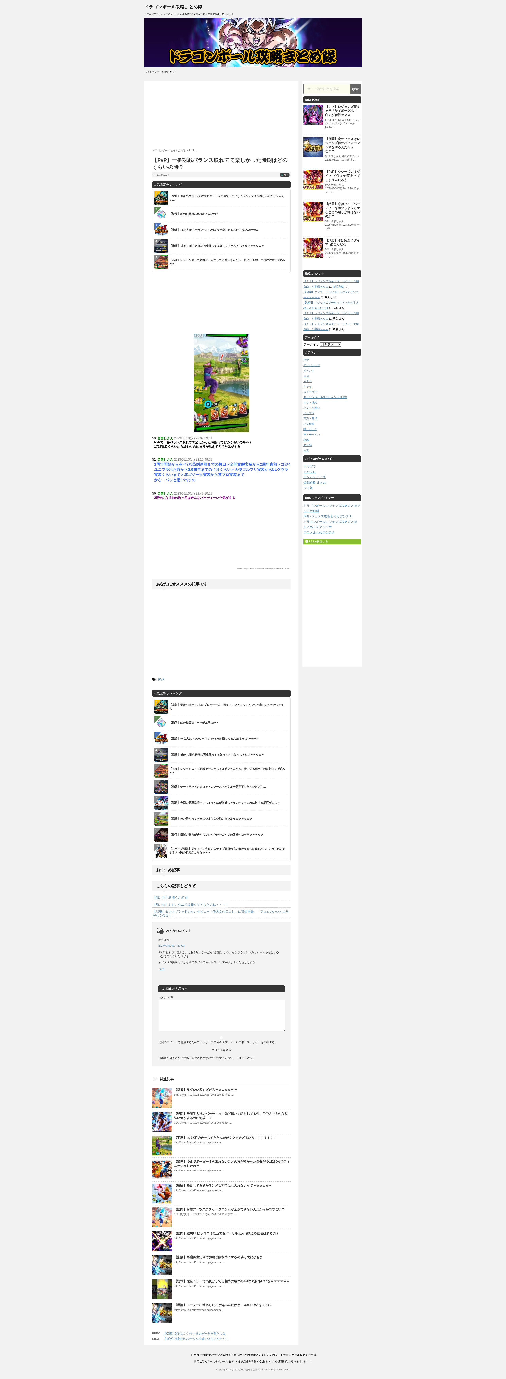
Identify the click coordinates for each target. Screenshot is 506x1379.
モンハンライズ (314, 477)
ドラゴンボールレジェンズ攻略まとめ (330, 521)
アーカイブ (311, 344)
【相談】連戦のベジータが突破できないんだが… (195, 1338)
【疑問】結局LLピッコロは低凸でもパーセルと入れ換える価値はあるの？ (226, 1233)
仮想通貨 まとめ (314, 482)
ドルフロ (309, 472)
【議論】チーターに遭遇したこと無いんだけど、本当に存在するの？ (223, 1305)
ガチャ (307, 381)
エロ (306, 375)
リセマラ (308, 413)
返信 (161, 968)
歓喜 (306, 450)
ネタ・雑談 (310, 402)
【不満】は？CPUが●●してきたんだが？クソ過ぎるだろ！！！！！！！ (225, 1137)
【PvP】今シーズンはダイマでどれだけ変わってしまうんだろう (342, 176)
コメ (284, 175)
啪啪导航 (338, 286)
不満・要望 (310, 418)
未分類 (307, 445)
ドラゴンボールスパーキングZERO (325, 397)
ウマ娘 (308, 488)
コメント (165, 997)
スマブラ (309, 466)
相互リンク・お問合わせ (160, 71)
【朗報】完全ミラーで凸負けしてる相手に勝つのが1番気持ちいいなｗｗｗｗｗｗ (232, 1281)
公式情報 (308, 423)
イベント (308, 370)
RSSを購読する (318, 541)
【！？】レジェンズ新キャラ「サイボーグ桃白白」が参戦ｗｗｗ (342, 111)
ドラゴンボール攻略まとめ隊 (173, 6)
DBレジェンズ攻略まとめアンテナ (327, 516)
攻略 (306, 439)
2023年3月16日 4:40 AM (171, 945)
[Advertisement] (221, 113)
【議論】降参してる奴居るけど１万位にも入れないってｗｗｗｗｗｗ (223, 1185)
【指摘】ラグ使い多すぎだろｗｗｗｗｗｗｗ (205, 1089)
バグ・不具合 (311, 407)
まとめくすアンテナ (317, 527)
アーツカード (311, 365)
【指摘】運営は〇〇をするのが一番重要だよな (194, 1333)
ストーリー (310, 391)
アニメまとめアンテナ (319, 532)
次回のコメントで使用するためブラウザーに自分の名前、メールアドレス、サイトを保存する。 (217, 1042)
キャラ (307, 386)
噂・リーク (310, 429)
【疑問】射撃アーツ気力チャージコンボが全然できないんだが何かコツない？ (229, 1209)
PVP (161, 679)
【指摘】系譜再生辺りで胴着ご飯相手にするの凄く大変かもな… (220, 1257)
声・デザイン (311, 434)
